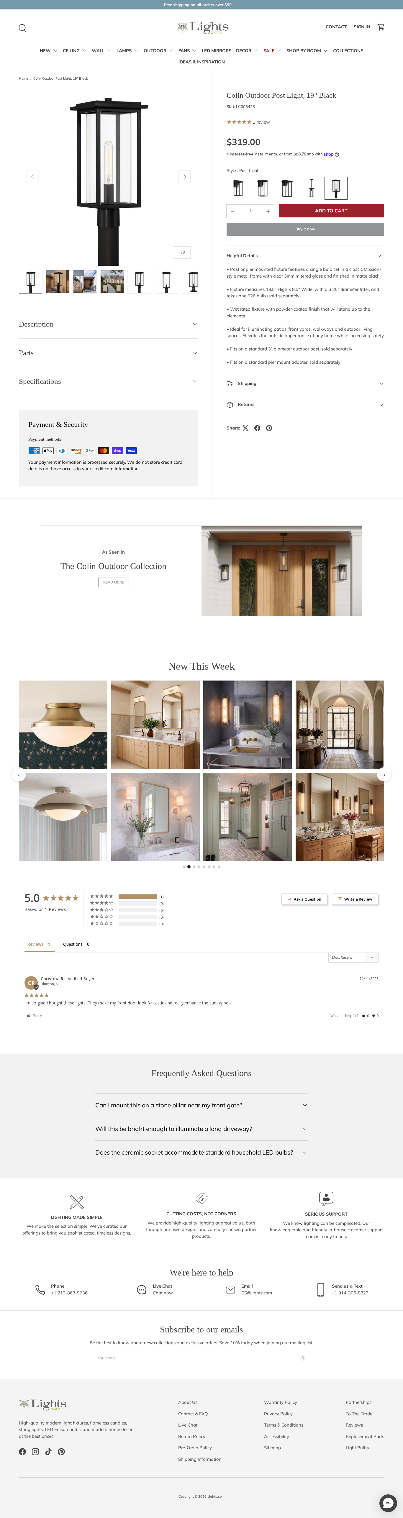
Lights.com (216, 1496)
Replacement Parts (365, 1436)
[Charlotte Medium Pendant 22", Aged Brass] (340, 725)
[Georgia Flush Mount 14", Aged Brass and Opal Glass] (63, 725)
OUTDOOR (155, 51)
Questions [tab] (73, 944)
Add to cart (331, 211)
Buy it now (305, 229)
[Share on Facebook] (257, 428)
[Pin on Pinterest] (269, 428)
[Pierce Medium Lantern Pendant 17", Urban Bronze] (247, 817)
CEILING (71, 51)
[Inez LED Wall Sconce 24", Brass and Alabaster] (247, 725)
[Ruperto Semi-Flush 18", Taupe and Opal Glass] (63, 817)
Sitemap (272, 1447)
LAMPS (124, 51)
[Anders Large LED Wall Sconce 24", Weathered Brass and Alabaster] (340, 817)
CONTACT (337, 28)
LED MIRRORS (216, 51)
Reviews (354, 1425)
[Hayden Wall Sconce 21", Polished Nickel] (155, 817)
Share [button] (37, 1015)
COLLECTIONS (348, 51)
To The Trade (359, 1414)
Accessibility (276, 1436)
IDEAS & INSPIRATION (201, 62)
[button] (381, 27)
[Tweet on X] (245, 428)
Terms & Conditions (283, 1425)
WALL (98, 51)
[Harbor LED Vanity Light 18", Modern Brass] (155, 725)
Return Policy (191, 1436)
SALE (268, 51)
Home (23, 78)
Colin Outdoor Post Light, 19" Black (60, 78)
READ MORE (113, 582)
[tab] (184, 866)
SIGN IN (363, 28)
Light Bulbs (357, 1447)
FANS (184, 51)
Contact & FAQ (193, 1414)
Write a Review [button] (358, 899)
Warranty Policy (280, 1402)
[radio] (238, 188)
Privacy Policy (278, 1414)
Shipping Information (200, 1459)
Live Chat (187, 1425)
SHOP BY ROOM (303, 51)
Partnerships (358, 1402)
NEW (45, 51)
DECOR (243, 51)
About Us (187, 1402)
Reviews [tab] (35, 944)
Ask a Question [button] (307, 899)
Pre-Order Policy (195, 1447)
